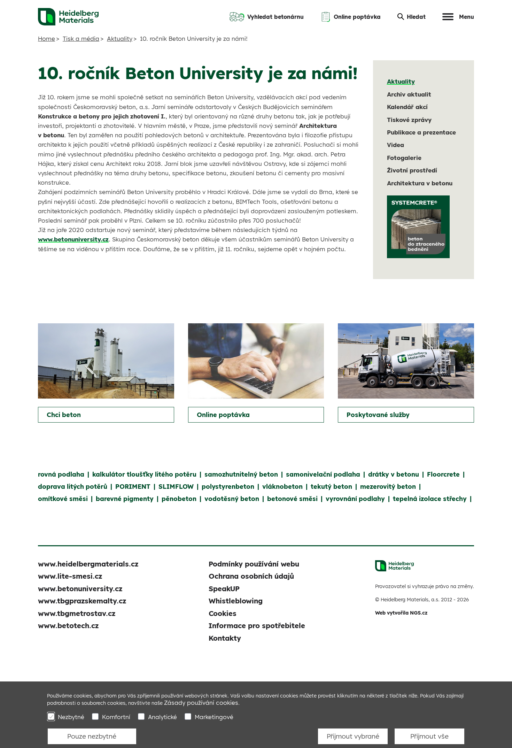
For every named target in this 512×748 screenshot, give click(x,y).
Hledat (416, 16)
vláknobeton (282, 487)
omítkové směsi (63, 499)
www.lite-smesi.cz (70, 576)
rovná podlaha (61, 474)
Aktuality (119, 38)
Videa (395, 144)
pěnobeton (179, 499)
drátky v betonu (393, 474)
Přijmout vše (429, 736)
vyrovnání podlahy (355, 499)
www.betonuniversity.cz (73, 239)
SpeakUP (224, 588)
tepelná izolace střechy (430, 499)
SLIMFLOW (176, 487)
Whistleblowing (236, 600)
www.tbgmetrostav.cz (76, 613)
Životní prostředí (412, 170)
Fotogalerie (404, 157)
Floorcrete (443, 474)
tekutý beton (331, 487)
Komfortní (116, 716)
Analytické (162, 716)
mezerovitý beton (388, 487)
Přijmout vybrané (353, 736)
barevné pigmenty (125, 499)
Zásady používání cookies (201, 702)
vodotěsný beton (231, 499)
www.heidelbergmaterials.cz (88, 564)
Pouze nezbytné (91, 736)
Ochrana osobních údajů (251, 576)
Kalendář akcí (407, 106)
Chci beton (64, 415)
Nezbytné (71, 716)
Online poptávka (357, 16)
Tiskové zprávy (409, 119)
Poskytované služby (378, 415)
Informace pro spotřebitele (257, 625)
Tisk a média (81, 38)
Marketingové (214, 716)
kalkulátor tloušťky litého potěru (144, 474)
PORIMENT (132, 487)
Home (46, 38)
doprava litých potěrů (72, 487)
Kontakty (225, 638)
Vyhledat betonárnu (275, 16)
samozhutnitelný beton (241, 474)
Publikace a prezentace (421, 132)
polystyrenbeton (228, 487)
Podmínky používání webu (254, 564)
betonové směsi (292, 499)
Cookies (222, 613)
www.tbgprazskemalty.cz (82, 600)
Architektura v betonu (419, 183)
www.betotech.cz (68, 625)
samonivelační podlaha (323, 474)
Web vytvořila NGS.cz (401, 613)
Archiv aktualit (409, 94)
